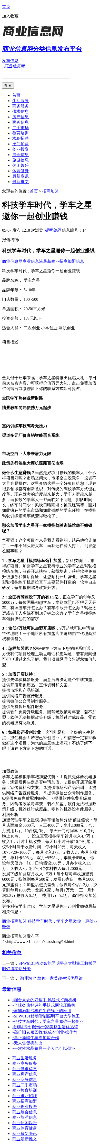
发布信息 (10, 60)
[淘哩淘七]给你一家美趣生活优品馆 (50, 978)
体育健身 (20, 171)
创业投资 (20, 149)
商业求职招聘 (24, 1096)
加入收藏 (10, 16)
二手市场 (20, 127)
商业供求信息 (24, 1069)
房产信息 (20, 117)
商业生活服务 (24, 1058)
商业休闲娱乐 (24, 1123)
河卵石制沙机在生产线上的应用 (41, 1010)
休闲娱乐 (20, 165)
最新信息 (12, 989)
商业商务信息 (24, 1079)
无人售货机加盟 (27, 1043)
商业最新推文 (24, 1139)
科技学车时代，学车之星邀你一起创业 (48, 1021)
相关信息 (12, 952)
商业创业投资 (24, 1106)
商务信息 (20, 122)
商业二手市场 (24, 1085)
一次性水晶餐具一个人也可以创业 (43, 1048)
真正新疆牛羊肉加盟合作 (35, 1037)
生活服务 (20, 100)
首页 (6, 6)
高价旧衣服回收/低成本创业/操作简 (44, 1032)
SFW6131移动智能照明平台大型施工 (46, 1016)
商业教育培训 (24, 1090)
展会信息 (20, 154)
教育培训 (20, 133)
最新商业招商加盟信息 (63, 261)
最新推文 (20, 181)
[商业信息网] (34, 37)
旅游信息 (20, 160)
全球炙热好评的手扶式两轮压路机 (43, 1005)
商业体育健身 (24, 1128)
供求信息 (20, 111)
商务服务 (20, 106)
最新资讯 (20, 176)
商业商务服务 (24, 1063)
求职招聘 (20, 138)
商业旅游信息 (24, 1117)
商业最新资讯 (24, 1133)
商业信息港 (33, 261)
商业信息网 (12, 261)
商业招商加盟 (14, 921)
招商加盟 (20, 144)
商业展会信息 (24, 1112)
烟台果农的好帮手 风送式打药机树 (44, 1000)
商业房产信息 (24, 1074)
